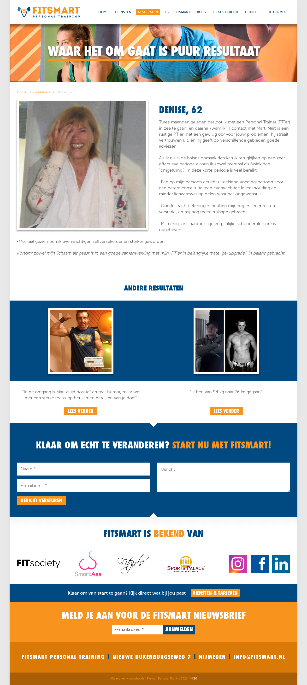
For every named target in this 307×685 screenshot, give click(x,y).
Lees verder (81, 411)
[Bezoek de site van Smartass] (88, 563)
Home (103, 12)
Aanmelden (179, 629)
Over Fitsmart (177, 12)
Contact (253, 12)
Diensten (123, 12)
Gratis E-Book (225, 12)
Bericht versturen (41, 500)
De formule (278, 12)
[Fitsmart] (48, 12)
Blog (201, 12)
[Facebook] (260, 563)
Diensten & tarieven (215, 593)
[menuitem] (24, 92)
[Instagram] (238, 563)
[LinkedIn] (281, 563)
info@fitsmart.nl (259, 657)
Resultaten (148, 12)
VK (193, 678)
